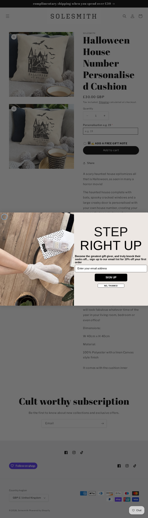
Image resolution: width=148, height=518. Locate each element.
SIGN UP (111, 277)
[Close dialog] (4, 217)
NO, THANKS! (111, 285)
